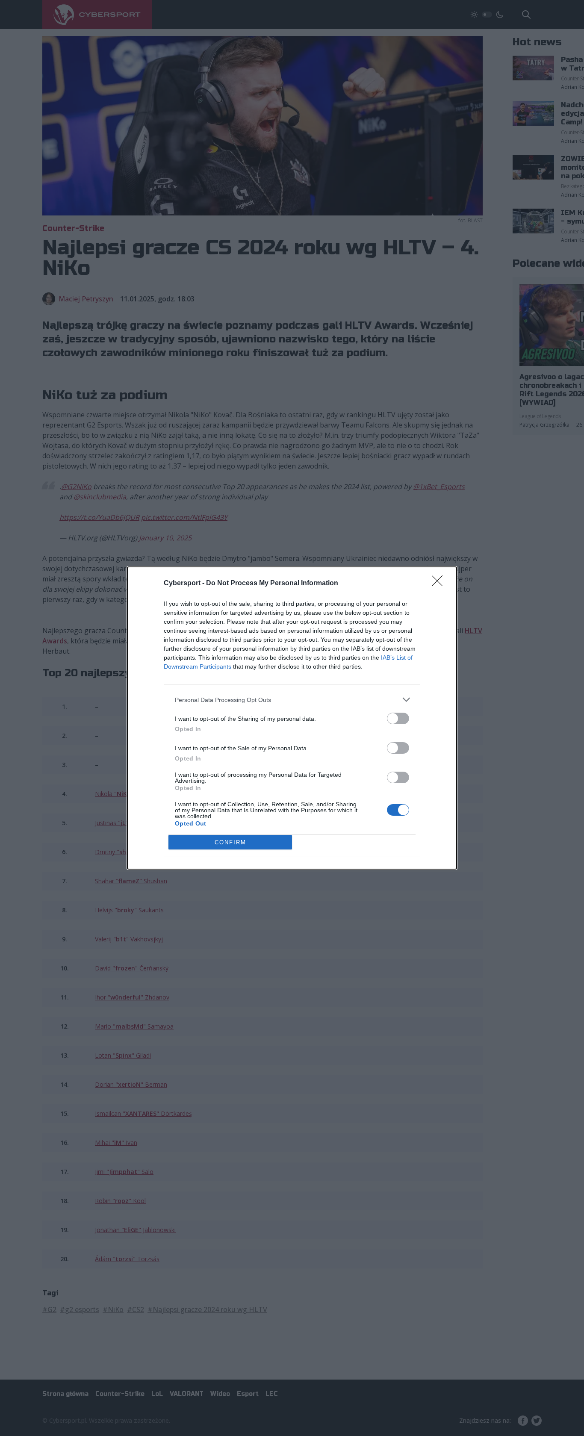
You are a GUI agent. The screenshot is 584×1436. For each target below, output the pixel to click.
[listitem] (292, 699)
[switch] (398, 718)
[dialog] (292, 718)
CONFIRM (230, 842)
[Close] (440, 583)
